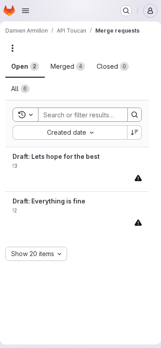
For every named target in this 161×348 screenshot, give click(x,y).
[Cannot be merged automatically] (138, 178)
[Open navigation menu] (25, 11)
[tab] (25, 66)
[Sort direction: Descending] (134, 132)
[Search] (134, 115)
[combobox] (70, 132)
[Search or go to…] (126, 10)
